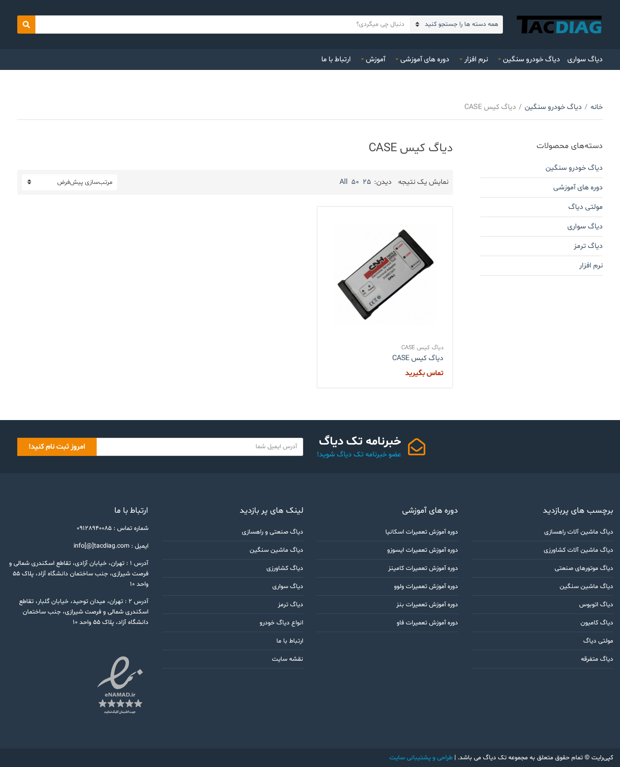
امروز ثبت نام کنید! (57, 447)
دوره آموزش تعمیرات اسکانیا (421, 532)
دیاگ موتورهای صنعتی (584, 568)
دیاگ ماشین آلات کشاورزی (578, 550)
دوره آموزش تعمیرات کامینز (423, 568)
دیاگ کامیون (597, 623)
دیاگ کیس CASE (422, 348)
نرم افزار (476, 59)
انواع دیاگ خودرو (281, 623)
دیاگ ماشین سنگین (586, 586)
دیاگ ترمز (588, 246)
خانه (596, 107)
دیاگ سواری (585, 59)
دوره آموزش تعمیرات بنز (427, 604)
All (344, 182)
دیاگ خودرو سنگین (531, 59)
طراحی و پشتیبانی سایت (421, 757)
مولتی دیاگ (585, 207)
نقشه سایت (287, 659)
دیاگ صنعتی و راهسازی (272, 532)
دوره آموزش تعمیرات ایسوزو (422, 550)
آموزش (375, 59)
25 (367, 182)
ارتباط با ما (336, 59)
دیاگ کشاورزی (284, 568)
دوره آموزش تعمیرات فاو (427, 623)
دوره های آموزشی (424, 59)
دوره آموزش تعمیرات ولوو (426, 586)
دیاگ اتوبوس (596, 604)
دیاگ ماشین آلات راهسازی (578, 532)
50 (355, 182)
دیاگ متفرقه (597, 659)
